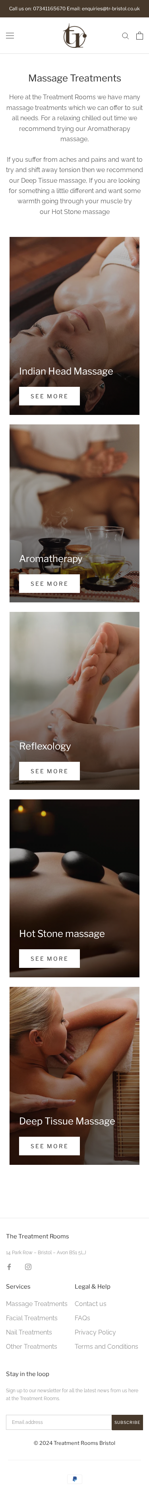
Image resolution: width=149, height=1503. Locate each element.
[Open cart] (139, 36)
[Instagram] (28, 1266)
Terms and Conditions (106, 1346)
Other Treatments (31, 1346)
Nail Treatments (29, 1332)
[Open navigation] (10, 35)
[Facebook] (9, 1266)
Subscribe (127, 1422)
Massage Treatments (37, 1304)
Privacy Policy (95, 1332)
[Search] (125, 35)
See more (49, 396)
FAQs (82, 1318)
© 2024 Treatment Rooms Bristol (74, 1443)
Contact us (90, 1304)
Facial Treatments (32, 1318)
